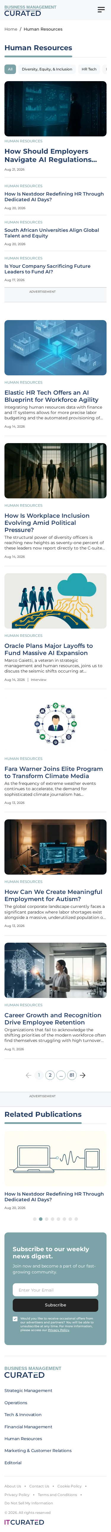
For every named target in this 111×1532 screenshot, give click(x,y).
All (10, 69)
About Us (12, 1486)
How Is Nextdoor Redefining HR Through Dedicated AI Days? (54, 196)
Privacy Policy (17, 1494)
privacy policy (58, 1330)
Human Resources (23, 141)
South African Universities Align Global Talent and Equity (51, 233)
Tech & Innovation (22, 1414)
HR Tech (89, 69)
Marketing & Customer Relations (38, 1450)
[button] (35, 1219)
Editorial (12, 1462)
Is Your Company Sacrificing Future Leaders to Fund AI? (47, 269)
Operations (15, 1402)
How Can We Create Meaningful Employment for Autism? (53, 895)
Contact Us (39, 1486)
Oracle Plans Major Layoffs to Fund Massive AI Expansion (48, 649)
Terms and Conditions (57, 1494)
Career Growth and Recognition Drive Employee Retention (53, 1019)
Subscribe (55, 1305)
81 (72, 1075)
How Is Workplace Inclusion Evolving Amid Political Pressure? (47, 522)
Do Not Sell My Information (28, 1503)
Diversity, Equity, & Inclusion (47, 69)
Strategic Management (28, 1390)
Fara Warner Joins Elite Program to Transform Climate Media (53, 772)
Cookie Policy (69, 1486)
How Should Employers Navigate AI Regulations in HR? (47, 155)
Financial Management (28, 1426)
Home (10, 29)
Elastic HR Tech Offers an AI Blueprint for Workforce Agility (51, 396)
